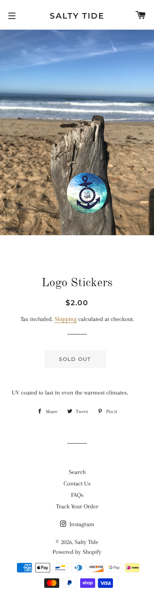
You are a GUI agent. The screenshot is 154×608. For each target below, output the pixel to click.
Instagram (81, 524)
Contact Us (77, 483)
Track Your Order (77, 506)
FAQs (77, 494)
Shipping (65, 319)
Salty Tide (77, 16)
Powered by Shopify (77, 551)
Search (77, 472)
